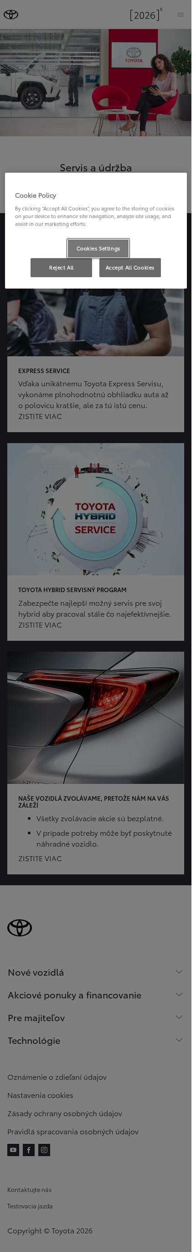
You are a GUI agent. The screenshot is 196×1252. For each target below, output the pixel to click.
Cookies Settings (98, 248)
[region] (96, 231)
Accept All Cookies (130, 267)
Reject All (61, 267)
